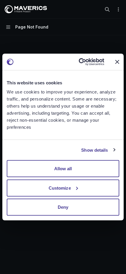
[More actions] (118, 9)
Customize (60, 187)
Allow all (63, 168)
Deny (63, 207)
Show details (94, 149)
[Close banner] (117, 62)
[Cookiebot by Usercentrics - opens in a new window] (79, 62)
